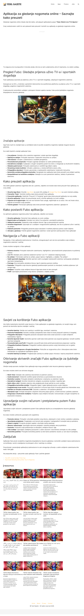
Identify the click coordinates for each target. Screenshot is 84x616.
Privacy (44, 603)
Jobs (73, 4)
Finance (66, 4)
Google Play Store (55, 192)
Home (52, 4)
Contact (50, 603)
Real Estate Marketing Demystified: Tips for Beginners (20, 459)
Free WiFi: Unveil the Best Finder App (15, 458)
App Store (30, 192)
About (38, 603)
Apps (59, 4)
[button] (78, 4)
